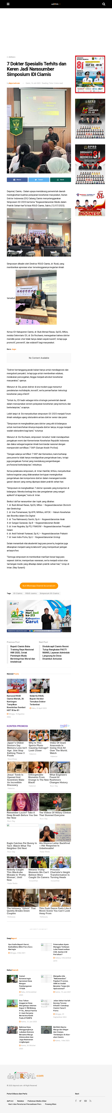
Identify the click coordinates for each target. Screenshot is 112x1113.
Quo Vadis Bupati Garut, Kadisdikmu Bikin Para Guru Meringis (20, 946)
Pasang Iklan (50, 1104)
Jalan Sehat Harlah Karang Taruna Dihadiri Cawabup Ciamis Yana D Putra (61, 1006)
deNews (12, 57)
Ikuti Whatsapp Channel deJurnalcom (39, 586)
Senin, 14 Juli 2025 (33, 83)
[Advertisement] (56, 33)
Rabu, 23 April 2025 (39, 708)
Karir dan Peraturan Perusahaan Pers (24, 1104)
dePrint (10, 1101)
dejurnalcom (14, 83)
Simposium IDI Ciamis (49, 593)
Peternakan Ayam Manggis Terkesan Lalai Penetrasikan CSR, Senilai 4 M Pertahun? (61, 949)
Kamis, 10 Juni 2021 (63, 992)
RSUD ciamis (31, 593)
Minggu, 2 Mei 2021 (17, 953)
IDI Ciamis (17, 593)
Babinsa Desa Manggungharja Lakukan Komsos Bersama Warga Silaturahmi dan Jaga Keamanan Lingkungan (26, 1034)
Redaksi (20, 1101)
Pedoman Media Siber (37, 1101)
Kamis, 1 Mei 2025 (62, 1041)
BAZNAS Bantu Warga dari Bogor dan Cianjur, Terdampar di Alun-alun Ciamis (61, 1032)
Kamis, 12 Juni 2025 (29, 1022)
